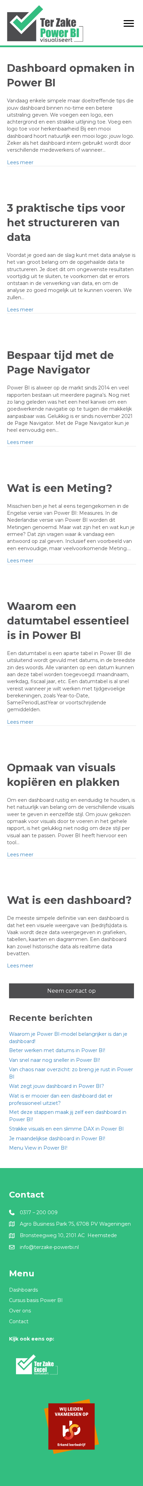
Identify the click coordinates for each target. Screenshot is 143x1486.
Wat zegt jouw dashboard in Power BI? (56, 1086)
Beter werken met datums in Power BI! (57, 1050)
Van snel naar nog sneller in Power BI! (54, 1060)
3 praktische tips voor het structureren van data (66, 223)
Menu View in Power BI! (38, 1148)
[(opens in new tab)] (37, 1364)
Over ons (20, 1311)
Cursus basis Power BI (36, 1300)
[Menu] (129, 24)
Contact (18, 1321)
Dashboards (23, 1290)
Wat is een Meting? (59, 488)
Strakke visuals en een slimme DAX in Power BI (66, 1129)
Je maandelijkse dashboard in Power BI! (57, 1138)
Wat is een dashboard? (69, 900)
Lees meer (20, 162)
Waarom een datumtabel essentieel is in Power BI (68, 621)
